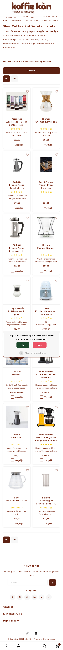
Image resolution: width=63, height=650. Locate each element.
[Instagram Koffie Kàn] (20, 597)
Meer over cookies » (35, 352)
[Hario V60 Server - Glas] (16, 480)
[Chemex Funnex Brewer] (46, 227)
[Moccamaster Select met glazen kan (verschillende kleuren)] (46, 417)
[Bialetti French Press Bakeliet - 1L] (16, 164)
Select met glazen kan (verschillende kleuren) (46, 439)
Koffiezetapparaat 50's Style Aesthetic (46, 313)
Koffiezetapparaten (33, 20)
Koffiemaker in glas (16, 313)
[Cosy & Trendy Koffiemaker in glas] (16, 291)
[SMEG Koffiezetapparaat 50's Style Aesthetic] (46, 291)
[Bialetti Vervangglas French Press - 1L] (46, 480)
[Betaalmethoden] (27, 633)
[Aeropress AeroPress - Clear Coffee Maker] (16, 101)
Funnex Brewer (46, 248)
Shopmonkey (49, 639)
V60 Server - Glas (16, 500)
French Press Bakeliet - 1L (16, 186)
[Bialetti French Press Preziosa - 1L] (16, 227)
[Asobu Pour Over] (16, 417)
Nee (39, 345)
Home (5, 20)
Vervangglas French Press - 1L (46, 502)
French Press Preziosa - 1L (16, 250)
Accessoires (16, 20)
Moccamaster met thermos (46, 376)
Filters (32, 70)
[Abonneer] (52, 582)
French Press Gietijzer (46, 186)
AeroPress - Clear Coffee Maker (16, 123)
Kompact (17, 374)
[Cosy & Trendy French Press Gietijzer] (46, 164)
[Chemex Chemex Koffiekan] (46, 101)
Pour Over (17, 437)
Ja (23, 345)
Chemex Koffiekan (46, 121)
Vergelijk (19, 144)
